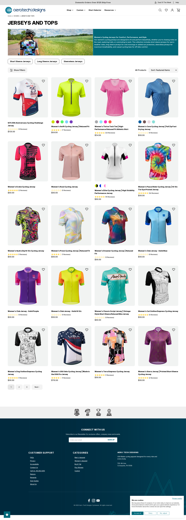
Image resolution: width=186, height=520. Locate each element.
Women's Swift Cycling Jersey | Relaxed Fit (70, 126)
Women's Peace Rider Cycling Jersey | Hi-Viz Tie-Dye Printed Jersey (157, 188)
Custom (80, 10)
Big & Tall (78, 464)
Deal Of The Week (164, 2)
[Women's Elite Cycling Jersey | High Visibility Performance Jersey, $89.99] (115, 161)
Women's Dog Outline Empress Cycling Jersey (25, 372)
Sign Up (111, 440)
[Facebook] (88, 500)
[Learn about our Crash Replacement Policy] (87, 412)
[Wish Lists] (166, 10)
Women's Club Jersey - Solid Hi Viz (66, 311)
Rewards (33, 477)
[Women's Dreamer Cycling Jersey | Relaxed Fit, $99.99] (115, 225)
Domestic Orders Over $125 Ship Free (93, 2)
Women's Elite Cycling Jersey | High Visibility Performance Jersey (115, 191)
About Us (33, 484)
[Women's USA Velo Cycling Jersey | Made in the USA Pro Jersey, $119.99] (71, 346)
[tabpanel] (20, 61)
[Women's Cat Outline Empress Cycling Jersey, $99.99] (158, 286)
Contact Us (34, 467)
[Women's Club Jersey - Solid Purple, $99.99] (28, 286)
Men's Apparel (80, 457)
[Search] (160, 10)
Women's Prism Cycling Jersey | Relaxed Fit (70, 251)
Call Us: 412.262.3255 (37, 471)
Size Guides (34, 481)
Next (36, 387)
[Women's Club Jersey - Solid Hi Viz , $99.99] (71, 286)
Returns (33, 474)
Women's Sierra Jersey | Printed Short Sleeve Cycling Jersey (158, 372)
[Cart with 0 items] (178, 10)
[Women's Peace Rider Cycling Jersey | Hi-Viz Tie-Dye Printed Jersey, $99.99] (158, 161)
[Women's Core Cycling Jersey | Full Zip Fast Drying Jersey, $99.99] (158, 97)
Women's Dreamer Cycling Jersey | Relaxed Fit (114, 252)
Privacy (32, 461)
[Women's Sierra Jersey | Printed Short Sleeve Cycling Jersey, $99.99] (158, 346)
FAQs (32, 457)
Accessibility (34, 464)
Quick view (37, 86)
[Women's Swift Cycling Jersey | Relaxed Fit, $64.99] (71, 97)
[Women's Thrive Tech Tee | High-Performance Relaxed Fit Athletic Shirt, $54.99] (115, 97)
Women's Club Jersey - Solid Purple (23, 311)
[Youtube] (97, 500)
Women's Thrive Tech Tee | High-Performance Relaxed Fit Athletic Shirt (111, 127)
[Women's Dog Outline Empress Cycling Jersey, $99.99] (28, 346)
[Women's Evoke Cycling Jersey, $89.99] (28, 161)
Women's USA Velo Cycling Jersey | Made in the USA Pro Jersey (70, 372)
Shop (69, 10)
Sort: (153, 70)
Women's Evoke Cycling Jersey (21, 187)
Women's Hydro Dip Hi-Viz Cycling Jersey (26, 251)
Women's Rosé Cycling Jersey (64, 187)
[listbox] (166, 70)
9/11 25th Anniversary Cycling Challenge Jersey (25, 124)
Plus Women (79, 467)
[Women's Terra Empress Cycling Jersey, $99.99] (115, 346)
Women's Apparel (81, 461)
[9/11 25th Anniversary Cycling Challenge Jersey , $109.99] (28, 97)
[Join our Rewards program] (98, 412)
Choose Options (28, 113)
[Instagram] (93, 500)
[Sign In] (172, 10)
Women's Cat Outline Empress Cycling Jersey (158, 311)
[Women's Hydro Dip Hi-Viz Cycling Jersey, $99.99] (28, 225)
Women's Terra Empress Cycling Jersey (112, 371)
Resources (109, 10)
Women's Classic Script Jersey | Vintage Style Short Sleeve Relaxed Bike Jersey (112, 312)
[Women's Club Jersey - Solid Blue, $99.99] (158, 225)
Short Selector (95, 10)
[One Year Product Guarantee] (109, 412)
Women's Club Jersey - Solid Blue (152, 251)
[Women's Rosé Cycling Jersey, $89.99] (71, 161)
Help (177, 2)
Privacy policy (177, 498)
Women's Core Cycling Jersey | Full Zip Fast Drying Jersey (157, 127)
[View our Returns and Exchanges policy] (77, 412)
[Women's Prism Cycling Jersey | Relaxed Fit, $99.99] (71, 225)
